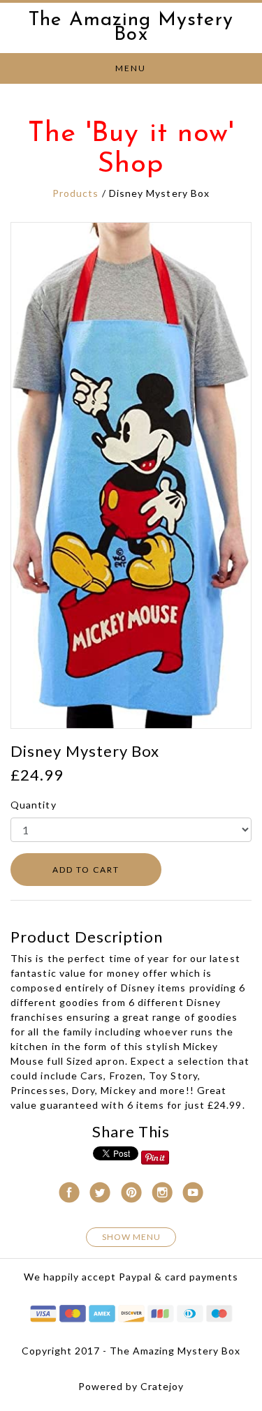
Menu (130, 68)
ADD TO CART (85, 869)
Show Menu (131, 1237)
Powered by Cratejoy (131, 1386)
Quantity (33, 805)
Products (75, 193)
